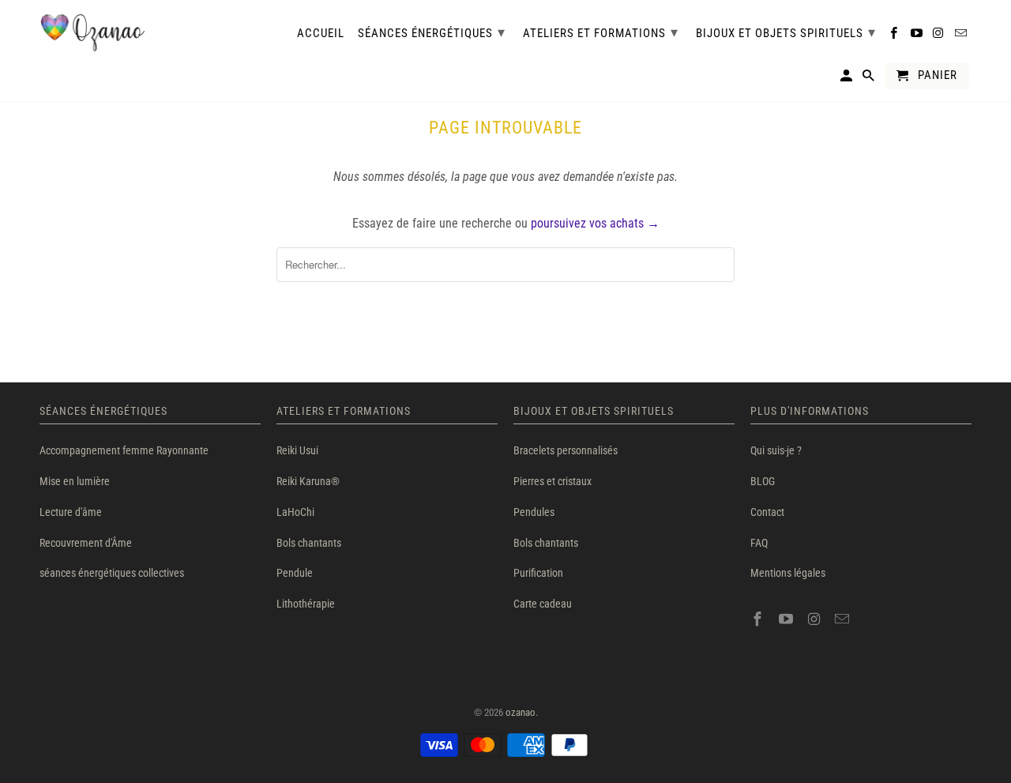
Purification (538, 573)
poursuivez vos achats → (595, 223)
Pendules (533, 512)
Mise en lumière (74, 481)
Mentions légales (787, 573)
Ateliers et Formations (600, 32)
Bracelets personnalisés (565, 450)
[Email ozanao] (843, 619)
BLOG (762, 481)
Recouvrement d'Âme (85, 542)
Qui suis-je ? (776, 450)
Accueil (320, 33)
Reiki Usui (297, 450)
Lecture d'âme (70, 512)
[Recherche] (870, 79)
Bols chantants (308, 542)
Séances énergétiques (432, 32)
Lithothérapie (305, 603)
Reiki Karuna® (308, 481)
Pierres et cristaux (552, 481)
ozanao (521, 712)
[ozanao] (92, 33)
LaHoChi (295, 512)
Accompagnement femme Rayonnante (124, 450)
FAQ (759, 542)
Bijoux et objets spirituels (786, 32)
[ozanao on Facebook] (759, 619)
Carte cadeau (542, 603)
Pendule (294, 573)
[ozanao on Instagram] (816, 619)
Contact (767, 512)
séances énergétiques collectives (111, 573)
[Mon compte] (847, 79)
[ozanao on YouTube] (787, 619)
